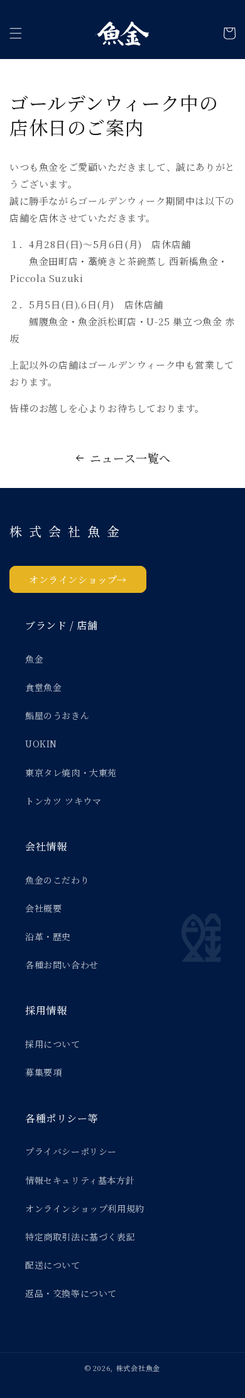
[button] (16, 33)
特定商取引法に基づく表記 (80, 1236)
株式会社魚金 (138, 1368)
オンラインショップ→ (78, 579)
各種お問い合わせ (62, 964)
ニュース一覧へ (130, 458)
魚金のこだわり (57, 880)
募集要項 (43, 1072)
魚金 (34, 659)
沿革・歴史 (48, 936)
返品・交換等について (71, 1293)
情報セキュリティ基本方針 (79, 1180)
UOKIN (41, 743)
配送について (52, 1265)
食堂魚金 (43, 687)
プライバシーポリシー (71, 1151)
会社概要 (43, 908)
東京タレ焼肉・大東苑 (71, 772)
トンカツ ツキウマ (63, 800)
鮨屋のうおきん (57, 715)
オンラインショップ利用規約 (84, 1208)
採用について (52, 1044)
